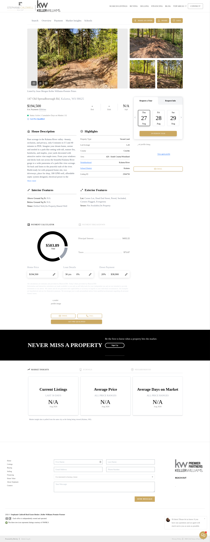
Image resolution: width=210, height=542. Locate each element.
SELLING (144, 6)
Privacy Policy (177, 539)
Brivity (15, 539)
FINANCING (157, 6)
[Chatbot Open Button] (203, 535)
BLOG (168, 6)
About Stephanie (12, 482)
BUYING (134, 6)
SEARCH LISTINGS (118, 6)
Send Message (144, 499)
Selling (9, 471)
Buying (9, 468)
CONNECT (195, 6)
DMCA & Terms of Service (193, 539)
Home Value (11, 478)
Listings (10, 464)
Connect (10, 485)
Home (9, 461)
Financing (10, 475)
